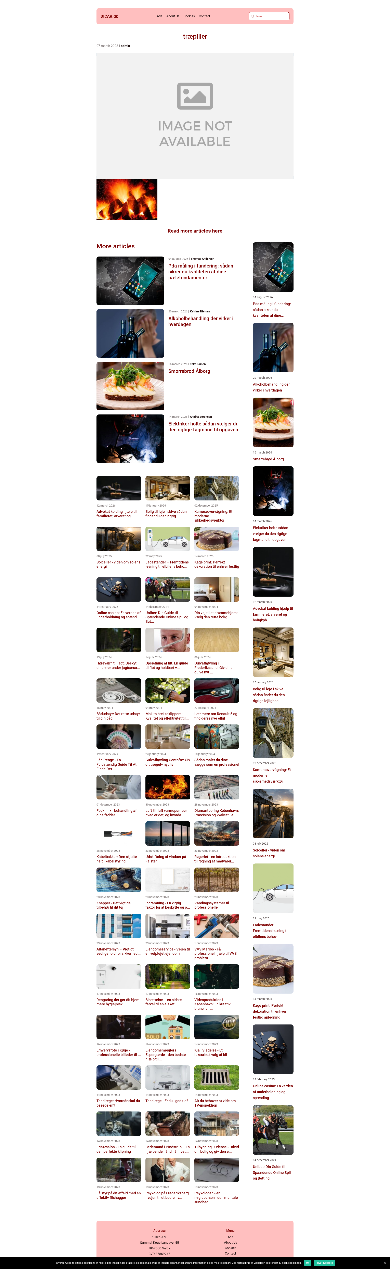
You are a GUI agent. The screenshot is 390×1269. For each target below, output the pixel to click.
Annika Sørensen (201, 416)
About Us (172, 16)
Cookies (189, 16)
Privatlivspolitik (324, 1262)
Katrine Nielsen (200, 311)
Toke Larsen (198, 364)
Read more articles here (195, 231)
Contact (204, 16)
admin (125, 46)
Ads (159, 16)
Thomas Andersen (202, 258)
